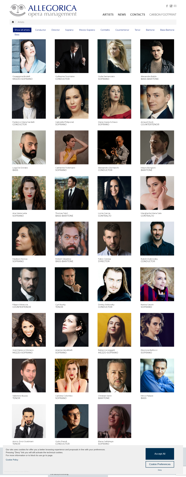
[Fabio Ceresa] (114, 238)
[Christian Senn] (114, 375)
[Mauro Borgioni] (157, 147)
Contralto (105, 30)
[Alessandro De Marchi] (114, 147)
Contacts (137, 14)
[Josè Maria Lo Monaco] (29, 330)
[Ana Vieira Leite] (29, 193)
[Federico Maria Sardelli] (29, 102)
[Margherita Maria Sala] (157, 193)
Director (55, 30)
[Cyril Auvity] (71, 284)
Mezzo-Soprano (87, 30)
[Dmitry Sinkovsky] (114, 284)
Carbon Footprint (162, 14)
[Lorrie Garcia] (114, 193)
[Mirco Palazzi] (157, 375)
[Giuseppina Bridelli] (29, 56)
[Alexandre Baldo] (157, 56)
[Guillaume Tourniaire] (71, 56)
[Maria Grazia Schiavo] (114, 102)
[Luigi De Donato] (29, 147)
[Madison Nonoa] (29, 238)
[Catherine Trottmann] (71, 147)
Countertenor (122, 30)
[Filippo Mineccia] (29, 284)
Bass (17, 34)
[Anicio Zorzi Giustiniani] (29, 421)
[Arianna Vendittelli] (71, 330)
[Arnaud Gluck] (157, 102)
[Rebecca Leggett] (114, 330)
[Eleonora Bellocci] (157, 330)
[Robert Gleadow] (71, 238)
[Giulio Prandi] (71, 421)
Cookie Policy (12, 460)
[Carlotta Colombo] (71, 375)
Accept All (159, 453)
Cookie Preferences (160, 464)
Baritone (150, 30)
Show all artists (22, 30)
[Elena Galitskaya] (114, 421)
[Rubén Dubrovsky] (157, 238)
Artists (108, 14)
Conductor (40, 30)
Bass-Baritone (167, 30)
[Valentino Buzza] (29, 375)
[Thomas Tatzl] (71, 193)
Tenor (137, 30)
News (122, 14)
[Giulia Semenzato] (114, 56)
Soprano (69, 30)
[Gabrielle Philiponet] (71, 102)
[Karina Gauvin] (157, 284)
